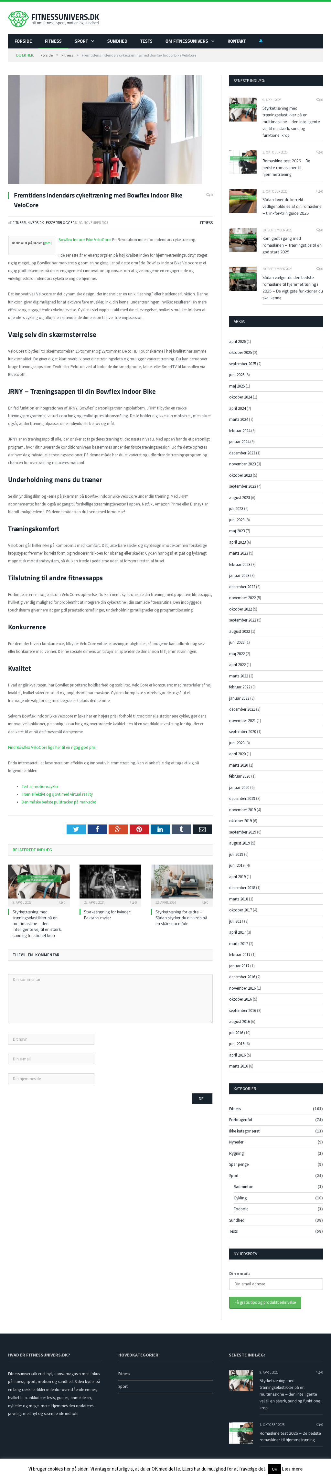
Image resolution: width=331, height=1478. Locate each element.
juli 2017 (236, 921)
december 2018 (242, 887)
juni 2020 (236, 743)
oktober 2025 (240, 352)
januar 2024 (239, 441)
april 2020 (237, 754)
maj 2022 (237, 653)
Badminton (243, 1186)
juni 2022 (236, 642)
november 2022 (242, 598)
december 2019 (242, 798)
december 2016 (242, 977)
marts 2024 (238, 419)
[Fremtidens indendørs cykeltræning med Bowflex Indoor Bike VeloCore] (110, 130)
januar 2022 (239, 698)
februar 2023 (239, 564)
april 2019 (237, 876)
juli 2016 (236, 1033)
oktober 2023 (240, 475)
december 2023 (242, 453)
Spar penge (239, 1164)
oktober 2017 (240, 910)
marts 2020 (238, 765)
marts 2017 (238, 943)
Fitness (53, 40)
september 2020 (242, 731)
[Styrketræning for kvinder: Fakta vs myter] (110, 885)
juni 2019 (236, 865)
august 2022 (239, 631)
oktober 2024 (240, 397)
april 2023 (237, 542)
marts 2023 (238, 553)
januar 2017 (239, 966)
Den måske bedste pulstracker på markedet (59, 802)
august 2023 (239, 497)
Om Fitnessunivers (187, 40)
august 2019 (239, 843)
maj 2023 (237, 531)
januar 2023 (239, 575)
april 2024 (237, 408)
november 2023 (242, 464)
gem (47, 243)
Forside (23, 40)
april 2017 (237, 932)
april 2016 (237, 1055)
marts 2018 (238, 899)
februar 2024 (239, 430)
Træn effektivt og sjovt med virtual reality (57, 794)
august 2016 (239, 1021)
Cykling (240, 1198)
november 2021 (242, 720)
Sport (81, 40)
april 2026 (237, 341)
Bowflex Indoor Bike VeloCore (84, 239)
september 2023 (242, 486)
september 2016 (242, 1010)
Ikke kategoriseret (244, 1131)
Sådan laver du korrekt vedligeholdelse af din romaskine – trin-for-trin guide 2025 (292, 206)
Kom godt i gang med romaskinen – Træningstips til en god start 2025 (292, 245)
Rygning (236, 1153)
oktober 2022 (240, 609)
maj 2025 (237, 386)
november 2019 (242, 810)
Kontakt (237, 40)
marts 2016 (238, 1066)
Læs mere (292, 1469)
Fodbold (241, 1209)
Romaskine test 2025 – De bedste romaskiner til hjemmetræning (286, 167)
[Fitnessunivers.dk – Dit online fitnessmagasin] (53, 17)
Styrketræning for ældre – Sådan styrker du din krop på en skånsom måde (181, 918)
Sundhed (117, 40)
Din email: (239, 1273)
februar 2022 (239, 687)
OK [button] (274, 1469)
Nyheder (236, 1142)
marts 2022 (238, 676)
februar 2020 (239, 776)
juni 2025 (236, 374)
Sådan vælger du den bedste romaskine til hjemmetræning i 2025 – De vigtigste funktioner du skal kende (292, 287)
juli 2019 (236, 854)
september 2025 (242, 364)
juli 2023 (236, 508)
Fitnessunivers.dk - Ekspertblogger (43, 222)
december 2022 (242, 587)
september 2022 (242, 620)
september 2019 (242, 832)
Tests (146, 40)
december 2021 (242, 709)
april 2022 (237, 664)
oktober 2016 (240, 999)
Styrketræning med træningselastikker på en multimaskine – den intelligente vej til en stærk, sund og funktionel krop (37, 924)
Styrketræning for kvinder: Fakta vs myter (107, 915)
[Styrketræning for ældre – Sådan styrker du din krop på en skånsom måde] (182, 885)
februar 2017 (239, 954)
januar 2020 (239, 787)
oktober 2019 (240, 821)
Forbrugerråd (240, 1119)
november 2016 (242, 988)
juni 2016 (236, 1044)
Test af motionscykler (40, 786)
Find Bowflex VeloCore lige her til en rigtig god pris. (52, 747)
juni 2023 (236, 520)
